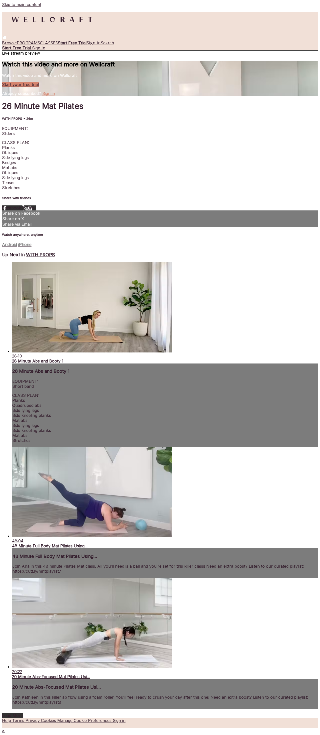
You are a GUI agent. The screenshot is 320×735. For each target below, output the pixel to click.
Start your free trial (20, 84)
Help (7, 720)
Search (107, 42)
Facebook (12, 207)
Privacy (33, 720)
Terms (19, 720)
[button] (4, 37)
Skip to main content (21, 4)
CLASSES (49, 42)
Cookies (49, 720)
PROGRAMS (28, 42)
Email (31, 207)
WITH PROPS (12, 118)
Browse (9, 42)
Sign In (38, 47)
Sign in (93, 42)
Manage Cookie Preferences (85, 720)
